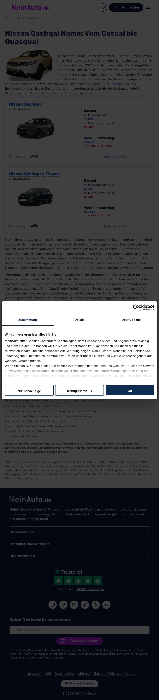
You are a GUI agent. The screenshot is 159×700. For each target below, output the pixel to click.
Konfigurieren (77, 391)
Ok (130, 391)
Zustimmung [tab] (27, 319)
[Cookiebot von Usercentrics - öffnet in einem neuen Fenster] (136, 307)
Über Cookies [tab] (131, 319)
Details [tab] (80, 319)
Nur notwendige (29, 391)
